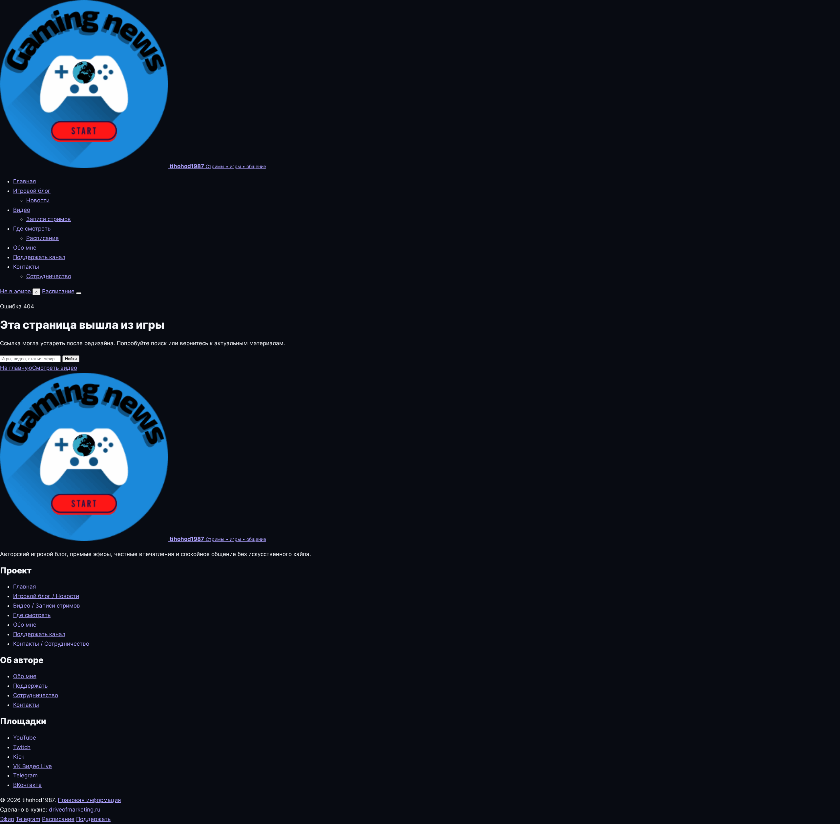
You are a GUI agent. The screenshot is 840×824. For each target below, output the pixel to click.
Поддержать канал (39, 257)
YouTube (24, 737)
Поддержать (30, 685)
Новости (38, 200)
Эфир (7, 819)
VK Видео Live (32, 766)
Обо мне (24, 247)
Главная (24, 181)
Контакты (26, 266)
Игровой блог (32, 191)
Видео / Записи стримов (46, 605)
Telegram (25, 775)
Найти (71, 358)
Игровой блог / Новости (46, 596)
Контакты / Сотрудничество (51, 643)
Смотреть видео (54, 368)
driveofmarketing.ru (74, 809)
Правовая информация (89, 800)
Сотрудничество (48, 276)
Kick (18, 756)
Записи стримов (48, 219)
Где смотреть (32, 228)
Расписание (42, 238)
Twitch (22, 747)
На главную (16, 368)
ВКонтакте (27, 785)
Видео (21, 210)
